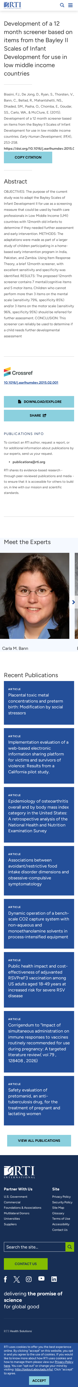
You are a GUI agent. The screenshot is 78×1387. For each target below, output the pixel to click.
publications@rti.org (29, 462)
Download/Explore (42, 402)
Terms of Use (61, 1218)
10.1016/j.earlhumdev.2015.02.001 (31, 383)
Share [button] (35, 415)
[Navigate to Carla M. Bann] (36, 598)
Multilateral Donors (16, 1213)
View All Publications (39, 1141)
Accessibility (60, 1224)
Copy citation (28, 157)
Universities (12, 1218)
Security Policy (62, 1202)
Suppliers (10, 1224)
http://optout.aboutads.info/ (34, 1369)
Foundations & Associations (22, 1207)
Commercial (12, 1202)
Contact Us (60, 1229)
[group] (37, 602)
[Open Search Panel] (62, 5)
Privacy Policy (61, 1196)
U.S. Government (15, 1196)
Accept (40, 1380)
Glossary (58, 1213)
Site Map (58, 1207)
